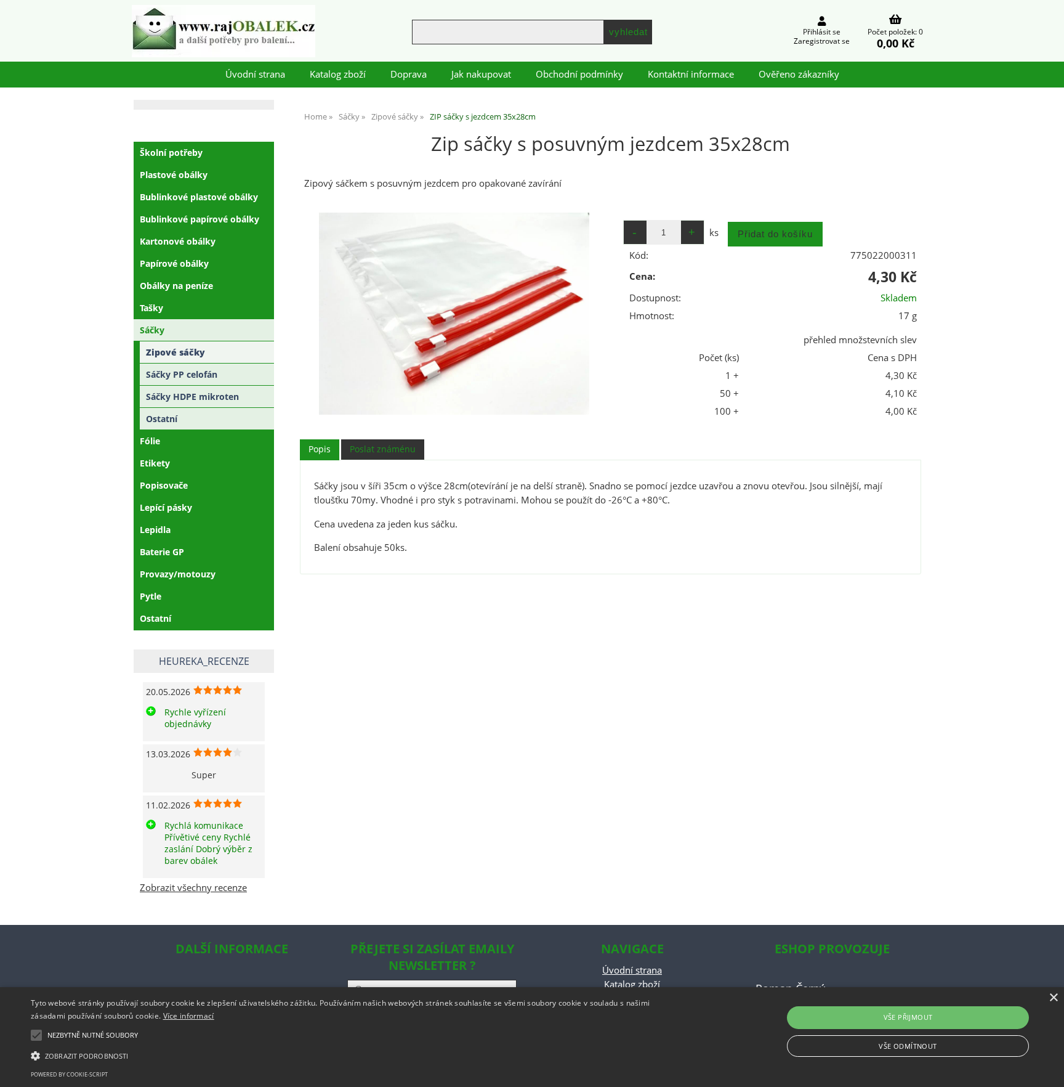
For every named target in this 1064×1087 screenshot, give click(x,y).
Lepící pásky (166, 507)
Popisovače (164, 485)
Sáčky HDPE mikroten (192, 396)
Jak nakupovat (481, 74)
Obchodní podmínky (579, 74)
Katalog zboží (338, 74)
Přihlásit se (821, 31)
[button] (356, 1055)
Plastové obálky (174, 175)
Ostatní (161, 419)
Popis (319, 449)
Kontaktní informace (691, 74)
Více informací (188, 1016)
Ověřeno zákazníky (799, 74)
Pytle (150, 596)
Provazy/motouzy (178, 574)
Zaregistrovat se (822, 41)
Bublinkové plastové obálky (199, 197)
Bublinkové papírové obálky (199, 219)
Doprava (408, 74)
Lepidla (155, 529)
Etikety (155, 463)
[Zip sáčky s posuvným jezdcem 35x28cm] (454, 314)
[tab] (319, 449)
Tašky (151, 308)
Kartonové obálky (178, 241)
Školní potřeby (171, 152)
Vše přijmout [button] (908, 1017)
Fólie (150, 441)
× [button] (1053, 998)
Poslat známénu (383, 449)
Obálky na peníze (176, 285)
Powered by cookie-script (69, 1074)
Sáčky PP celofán (181, 374)
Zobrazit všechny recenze (193, 887)
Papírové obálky (174, 263)
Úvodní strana (255, 74)
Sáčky (152, 330)
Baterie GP (162, 552)
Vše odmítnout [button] (908, 1046)
